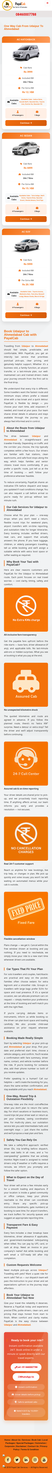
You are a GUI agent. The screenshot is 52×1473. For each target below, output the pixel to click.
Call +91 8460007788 (27, 1367)
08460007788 (26, 14)
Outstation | (41, 1443)
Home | (7, 1440)
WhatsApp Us (27, 1376)
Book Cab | (37, 1440)
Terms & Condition (30, 1449)
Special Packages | (25, 1443)
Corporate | (10, 1446)
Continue (25, 123)
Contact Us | (34, 1446)
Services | (26, 1440)
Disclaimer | (21, 1446)
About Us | (16, 1440)
